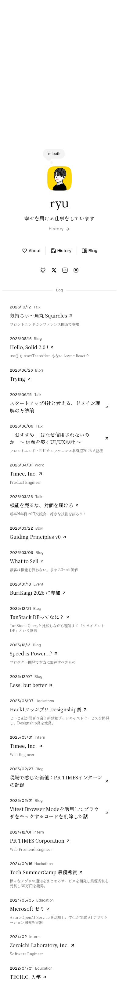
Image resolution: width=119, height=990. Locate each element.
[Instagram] (76, 270)
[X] (54, 270)
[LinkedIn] (65, 270)
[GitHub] (43, 270)
